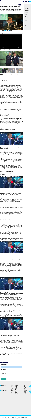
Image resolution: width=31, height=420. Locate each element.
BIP (15, 389)
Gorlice (11, 392)
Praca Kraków (16, 393)
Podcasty (14, 1)
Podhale (11, 391)
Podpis (2, 371)
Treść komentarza (3, 373)
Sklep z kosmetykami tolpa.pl (16, 411)
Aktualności (7, 1)
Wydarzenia (17, 1)
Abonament (16, 388)
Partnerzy (16, 390)
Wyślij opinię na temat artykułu (4, 362)
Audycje (11, 1)
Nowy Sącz (12, 390)
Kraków (11, 386)
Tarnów (11, 387)
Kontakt (21, 1)
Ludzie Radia (16, 385)
